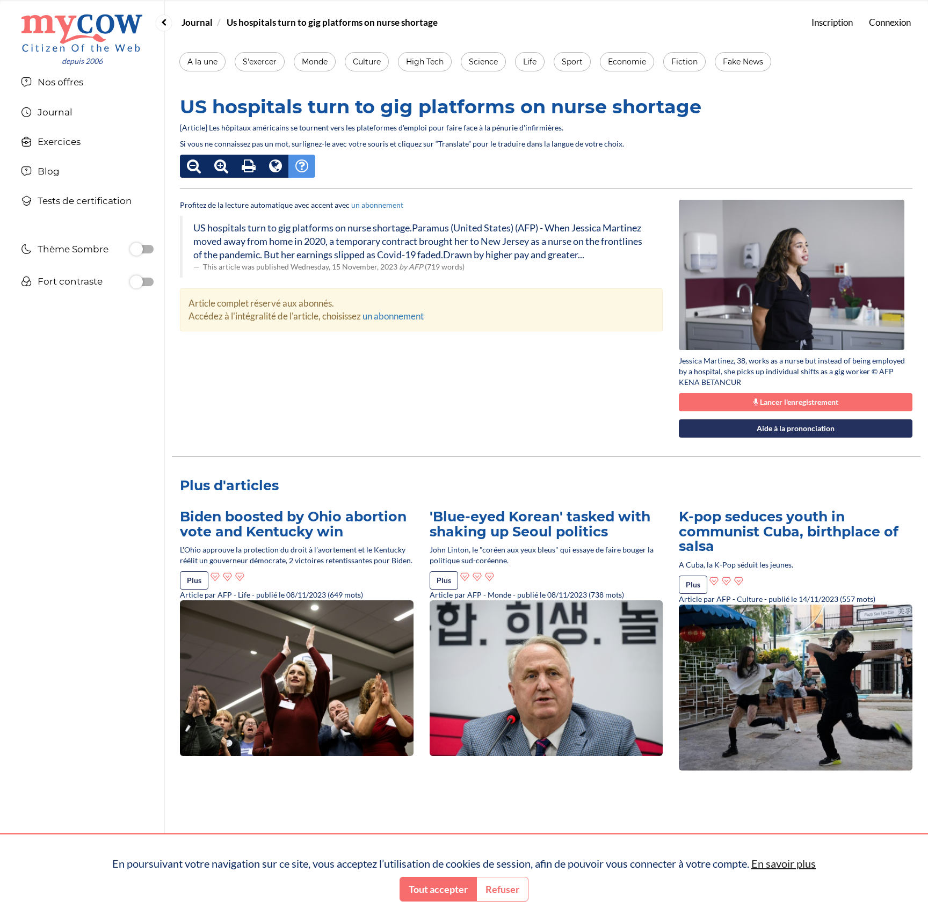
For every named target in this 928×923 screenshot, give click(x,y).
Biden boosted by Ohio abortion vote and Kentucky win (293, 524)
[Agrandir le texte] (221, 166)
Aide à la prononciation (796, 428)
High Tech (425, 62)
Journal (197, 22)
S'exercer (260, 62)
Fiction (684, 62)
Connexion (890, 22)
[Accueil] (82, 33)
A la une (202, 62)
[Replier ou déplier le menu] (164, 23)
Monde (315, 62)
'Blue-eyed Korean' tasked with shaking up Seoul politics (540, 524)
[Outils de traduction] (275, 166)
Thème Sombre (73, 249)
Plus (194, 580)
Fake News (743, 62)
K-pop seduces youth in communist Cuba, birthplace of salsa (788, 531)
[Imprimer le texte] (249, 166)
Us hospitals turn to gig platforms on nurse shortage (332, 22)
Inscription (832, 22)
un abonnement (377, 204)
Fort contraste (70, 281)
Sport (572, 62)
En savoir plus (783, 863)
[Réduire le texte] (194, 166)
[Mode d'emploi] (301, 166)
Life (529, 62)
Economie (627, 62)
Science (483, 62)
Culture (367, 62)
